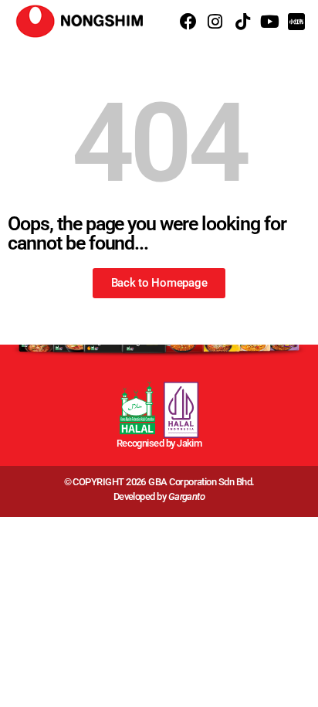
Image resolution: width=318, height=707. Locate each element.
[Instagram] (214, 21)
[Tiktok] (241, 21)
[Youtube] (269, 21)
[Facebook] (187, 21)
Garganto (186, 496)
